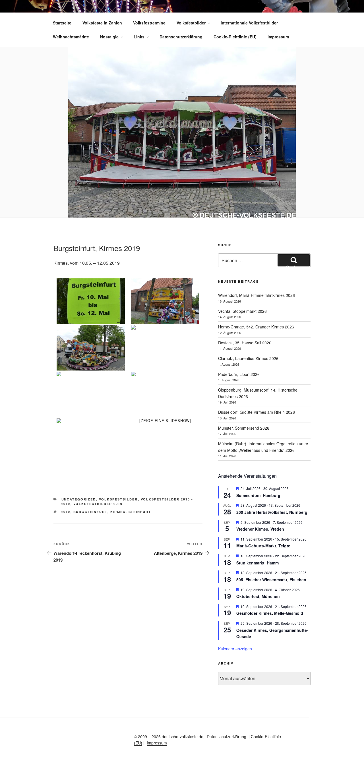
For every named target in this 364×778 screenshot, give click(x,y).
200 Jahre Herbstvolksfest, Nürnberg (271, 512)
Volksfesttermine (149, 23)
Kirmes (118, 512)
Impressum (278, 37)
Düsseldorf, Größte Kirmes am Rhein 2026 (256, 412)
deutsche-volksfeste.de (182, 736)
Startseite (62, 23)
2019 (66, 512)
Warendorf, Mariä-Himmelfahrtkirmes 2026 (256, 295)
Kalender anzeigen (235, 648)
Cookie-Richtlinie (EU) (235, 37)
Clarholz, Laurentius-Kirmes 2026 (248, 358)
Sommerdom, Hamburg (258, 495)
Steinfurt (140, 512)
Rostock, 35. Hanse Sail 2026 (244, 342)
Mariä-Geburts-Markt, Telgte (263, 546)
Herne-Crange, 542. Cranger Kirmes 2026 (256, 327)
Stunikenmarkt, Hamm (257, 563)
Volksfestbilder (191, 23)
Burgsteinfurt (90, 512)
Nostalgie (109, 37)
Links (139, 37)
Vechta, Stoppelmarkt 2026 (242, 311)
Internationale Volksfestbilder (249, 23)
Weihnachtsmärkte (71, 37)
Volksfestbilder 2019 (98, 504)
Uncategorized (78, 499)
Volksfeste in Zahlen (102, 23)
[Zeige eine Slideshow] (165, 420)
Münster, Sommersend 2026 (243, 428)
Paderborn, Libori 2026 (239, 374)
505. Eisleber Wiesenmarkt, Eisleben (271, 579)
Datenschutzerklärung (181, 37)
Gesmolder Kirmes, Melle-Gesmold (269, 613)
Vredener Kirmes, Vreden (260, 529)
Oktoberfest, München (258, 596)
